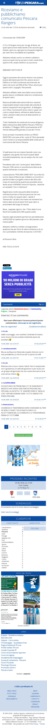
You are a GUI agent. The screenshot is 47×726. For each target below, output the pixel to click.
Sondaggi (12, 696)
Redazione (35, 707)
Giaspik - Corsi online (9, 640)
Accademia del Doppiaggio (12, 658)
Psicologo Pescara (8, 665)
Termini (42, 724)
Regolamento (11, 699)
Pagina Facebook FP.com (11, 645)
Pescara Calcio (7, 670)
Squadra (35, 693)
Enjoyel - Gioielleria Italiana (12, 635)
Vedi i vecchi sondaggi (10, 512)
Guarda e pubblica (23, 626)
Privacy (35, 704)
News (35, 691)
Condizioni (35, 702)
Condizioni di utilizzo (37, 326)
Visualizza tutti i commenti (23, 435)
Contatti (35, 699)
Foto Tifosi (11, 693)
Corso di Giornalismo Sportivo (13, 652)
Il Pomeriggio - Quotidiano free (14, 643)
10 (40, 427)
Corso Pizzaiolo (7, 662)
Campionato (35, 696)
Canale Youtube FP (9, 650)
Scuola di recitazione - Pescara (13, 660)
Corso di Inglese (7, 655)
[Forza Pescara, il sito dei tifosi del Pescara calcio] (29, 2)
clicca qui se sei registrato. (29, 323)
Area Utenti (11, 691)
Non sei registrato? (9, 326)
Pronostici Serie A (8, 667)
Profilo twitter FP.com (10, 647)
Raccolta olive (6, 638)
